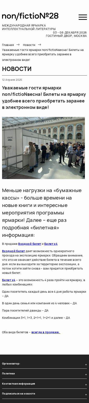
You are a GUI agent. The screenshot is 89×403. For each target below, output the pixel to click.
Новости (29, 45)
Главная (8, 45)
